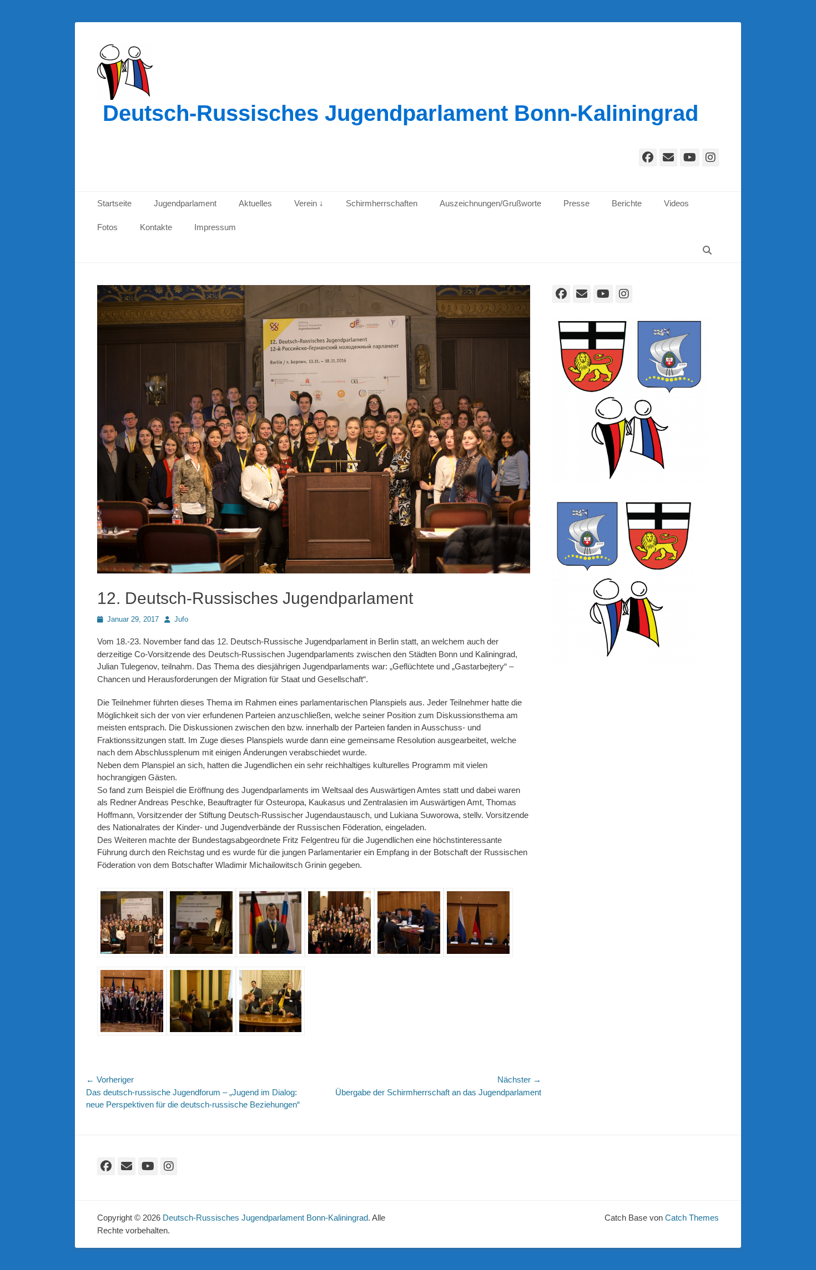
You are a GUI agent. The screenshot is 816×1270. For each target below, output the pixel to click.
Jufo (181, 619)
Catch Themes (692, 1217)
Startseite (114, 203)
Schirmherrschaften (381, 203)
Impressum (215, 227)
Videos (676, 203)
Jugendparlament (185, 203)
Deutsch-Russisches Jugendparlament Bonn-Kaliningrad (400, 113)
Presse (576, 203)
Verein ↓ (309, 203)
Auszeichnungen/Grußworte (490, 203)
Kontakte (156, 227)
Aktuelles (255, 203)
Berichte (627, 203)
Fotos (107, 227)
